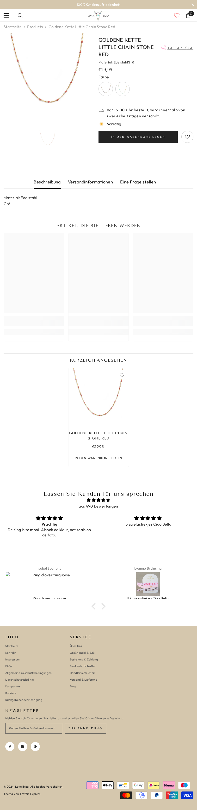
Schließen (193, 4)
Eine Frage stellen (138, 182)
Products (35, 26)
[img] (98, 500)
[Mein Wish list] (176, 15)
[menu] (6, 15)
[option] (98, 4)
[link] (34, 321)
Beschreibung (47, 182)
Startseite (13, 26)
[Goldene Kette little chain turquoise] (122, 89)
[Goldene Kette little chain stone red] (98, 398)
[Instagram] (22, 746)
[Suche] (20, 16)
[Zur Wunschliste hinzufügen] (187, 137)
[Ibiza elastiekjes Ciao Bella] (52, 584)
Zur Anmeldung (85, 728)
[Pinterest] (35, 746)
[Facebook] (9, 746)
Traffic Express (30, 794)
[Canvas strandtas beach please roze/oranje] (151, 584)
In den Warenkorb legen (138, 136)
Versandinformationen (90, 182)
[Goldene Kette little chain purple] (105, 89)
